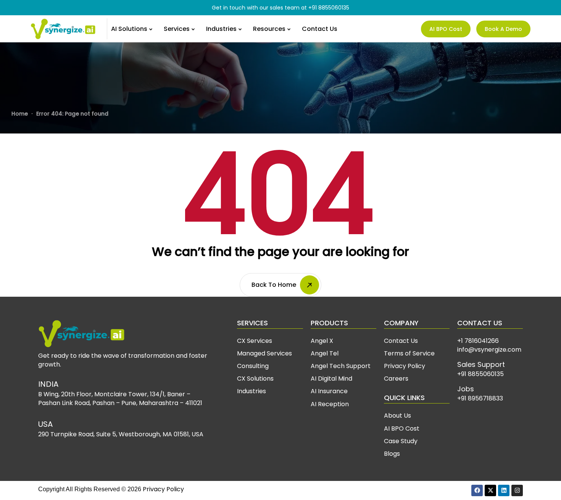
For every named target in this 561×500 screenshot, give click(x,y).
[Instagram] (517, 490)
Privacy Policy (163, 489)
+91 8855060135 (328, 7)
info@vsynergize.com (489, 349)
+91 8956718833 (480, 398)
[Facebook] (477, 490)
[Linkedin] (503, 490)
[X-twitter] (490, 490)
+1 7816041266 (478, 340)
